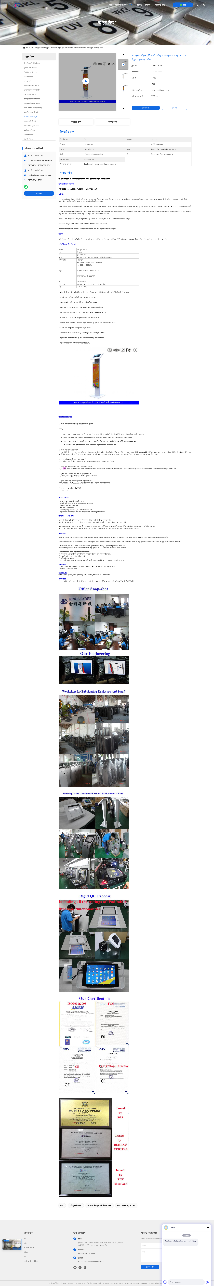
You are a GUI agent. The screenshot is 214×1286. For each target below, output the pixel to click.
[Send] (208, 1282)
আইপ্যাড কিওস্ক (75, 1205)
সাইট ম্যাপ (63, 1283)
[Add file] (165, 1282)
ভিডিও (139, 5)
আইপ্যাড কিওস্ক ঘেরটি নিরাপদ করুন (99, 1205)
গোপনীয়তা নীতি (53, 1283)
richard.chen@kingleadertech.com (43, 160)
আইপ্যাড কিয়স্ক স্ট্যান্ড (42, 48)
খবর (25, 1256)
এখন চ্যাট (39, 193)
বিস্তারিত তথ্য (76, 122)
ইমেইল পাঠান (150, 1267)
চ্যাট (184, 5)
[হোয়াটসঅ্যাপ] (26, 187)
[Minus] (207, 1227)
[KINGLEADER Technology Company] (16, 5)
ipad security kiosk (126, 1205)
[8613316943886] (85, 1268)
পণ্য (130, 5)
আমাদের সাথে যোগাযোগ (161, 5)
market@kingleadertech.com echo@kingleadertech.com (53, 175)
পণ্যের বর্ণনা (112, 122)
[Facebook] (80, 1268)
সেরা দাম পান (145, 108)
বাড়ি (110, 5)
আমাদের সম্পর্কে (120, 5)
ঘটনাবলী (147, 5)
